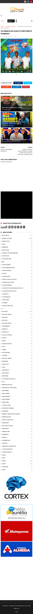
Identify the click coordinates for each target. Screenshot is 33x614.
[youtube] (31, 2)
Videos (4, 461)
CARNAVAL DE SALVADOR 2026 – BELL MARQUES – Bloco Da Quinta (13, 123)
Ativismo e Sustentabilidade (10, 253)
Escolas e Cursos (7, 335)
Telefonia (4, 443)
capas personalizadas (8, 267)
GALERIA (4, 349)
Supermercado (6, 440)
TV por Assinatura (7, 449)
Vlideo (4, 469)
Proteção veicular (7, 425)
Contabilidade (6, 297)
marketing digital (7, 384)
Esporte (4, 338)
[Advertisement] (16, 576)
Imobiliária (5, 361)
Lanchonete (5, 373)
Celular (4, 273)
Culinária (4, 302)
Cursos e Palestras (7, 305)
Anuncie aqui (5, 241)
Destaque (4, 311)
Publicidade (5, 428)
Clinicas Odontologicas (9, 279)
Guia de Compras (7, 358)
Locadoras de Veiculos (8, 379)
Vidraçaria (5, 466)
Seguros (4, 437)
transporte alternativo (9, 446)
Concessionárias (7, 285)
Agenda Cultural (10, 26)
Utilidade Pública (7, 452)
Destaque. (5, 317)
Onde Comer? (6, 393)
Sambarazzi (5, 434)
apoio (3, 244)
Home (2, 21)
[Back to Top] (16, 612)
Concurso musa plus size (9, 291)
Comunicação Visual (8, 282)
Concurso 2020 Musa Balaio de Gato (12, 288)
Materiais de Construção (9, 387)
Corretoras (5, 300)
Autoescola (5, 256)
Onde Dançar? (6, 396)
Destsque (4, 320)
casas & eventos (7, 270)
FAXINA (4, 340)
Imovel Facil (5, 364)
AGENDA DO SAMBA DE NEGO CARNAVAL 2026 (16, 140)
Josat (3, 367)
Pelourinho (5, 411)
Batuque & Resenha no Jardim (12, 107)
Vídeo (3, 458)
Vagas (4, 455)
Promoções (5, 423)
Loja (3, 382)
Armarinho (5, 247)
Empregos (5, 329)
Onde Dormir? (6, 399)
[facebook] (28, 2)
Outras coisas (6, 405)
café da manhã (6, 264)
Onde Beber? (5, 390)
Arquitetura (5, 250)
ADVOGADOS (5, 235)
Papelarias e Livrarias (8, 408)
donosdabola (6, 326)
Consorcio (5, 294)
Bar (3, 261)
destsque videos (6, 323)
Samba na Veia (6, 431)
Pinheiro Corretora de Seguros (11, 414)
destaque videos (7, 314)
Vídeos (4, 463)
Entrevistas (5, 332)
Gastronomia (6, 352)
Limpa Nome (5, 376)
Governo (4, 355)
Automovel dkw (6, 259)
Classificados (6, 276)
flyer (3, 346)
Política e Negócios (7, 420)
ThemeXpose (12, 605)
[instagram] (25, 2)
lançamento (5, 370)
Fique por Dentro (7, 343)
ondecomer (5, 402)
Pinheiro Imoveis (6, 417)
